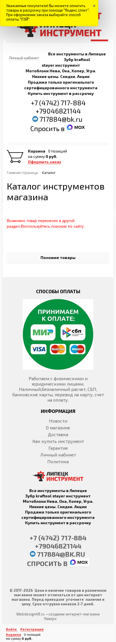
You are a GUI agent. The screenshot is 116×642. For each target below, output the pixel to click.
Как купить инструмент (58, 441)
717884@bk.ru (60, 119)
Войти (11, 629)
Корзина (36, 151)
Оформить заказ (44, 162)
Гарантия (58, 448)
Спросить (45, 128)
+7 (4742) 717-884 (58, 103)
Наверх (50, 618)
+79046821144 (58, 111)
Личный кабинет (58, 454)
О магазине (58, 427)
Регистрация (32, 629)
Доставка (58, 434)
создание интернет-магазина (74, 614)
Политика (58, 461)
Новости (58, 420)
